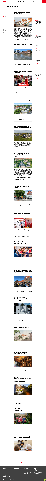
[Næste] (31, 251)
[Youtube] (40, 479)
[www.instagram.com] (42, 479)
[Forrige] (14, 251)
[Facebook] (38, 479)
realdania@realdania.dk (6, 476)
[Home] (4, 1)
